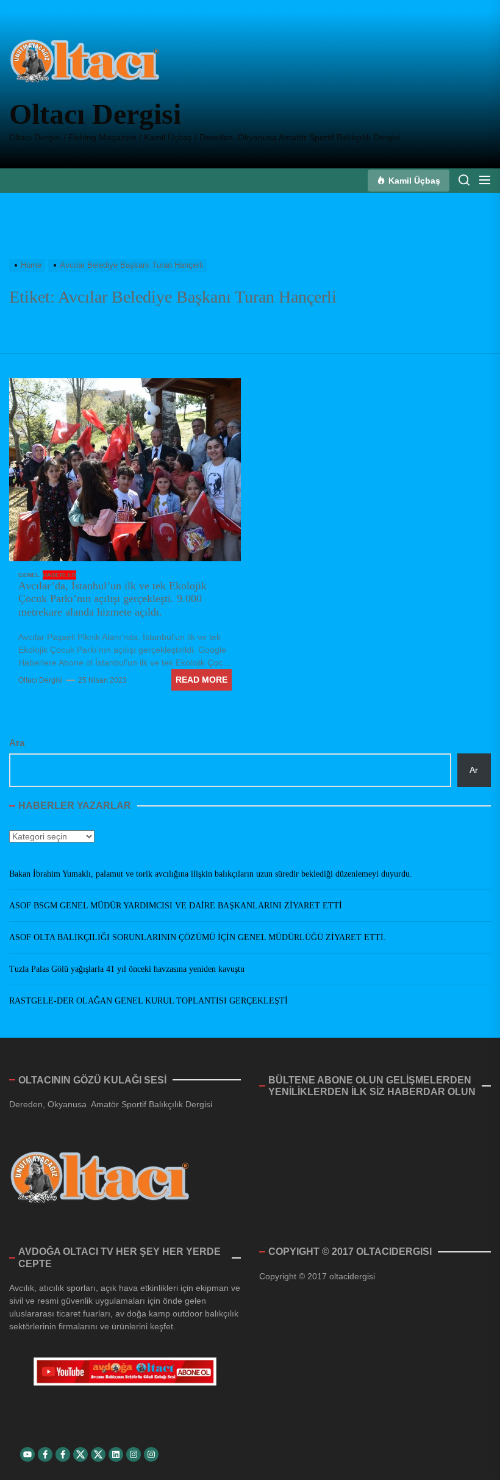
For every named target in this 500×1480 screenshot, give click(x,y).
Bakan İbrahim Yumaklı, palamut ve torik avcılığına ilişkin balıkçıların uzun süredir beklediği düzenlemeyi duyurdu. (210, 873)
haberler (59, 575)
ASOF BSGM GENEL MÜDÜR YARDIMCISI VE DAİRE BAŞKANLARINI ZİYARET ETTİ (175, 905)
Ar (474, 770)
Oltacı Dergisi (95, 114)
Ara (16, 743)
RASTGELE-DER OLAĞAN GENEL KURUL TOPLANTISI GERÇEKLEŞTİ (148, 1000)
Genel (29, 575)
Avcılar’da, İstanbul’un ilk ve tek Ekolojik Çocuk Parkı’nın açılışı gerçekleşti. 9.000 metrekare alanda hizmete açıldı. (112, 599)
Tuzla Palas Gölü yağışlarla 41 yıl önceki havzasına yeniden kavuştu (127, 969)
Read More (201, 679)
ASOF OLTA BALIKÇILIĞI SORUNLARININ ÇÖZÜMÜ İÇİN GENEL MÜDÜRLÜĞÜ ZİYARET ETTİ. (197, 937)
